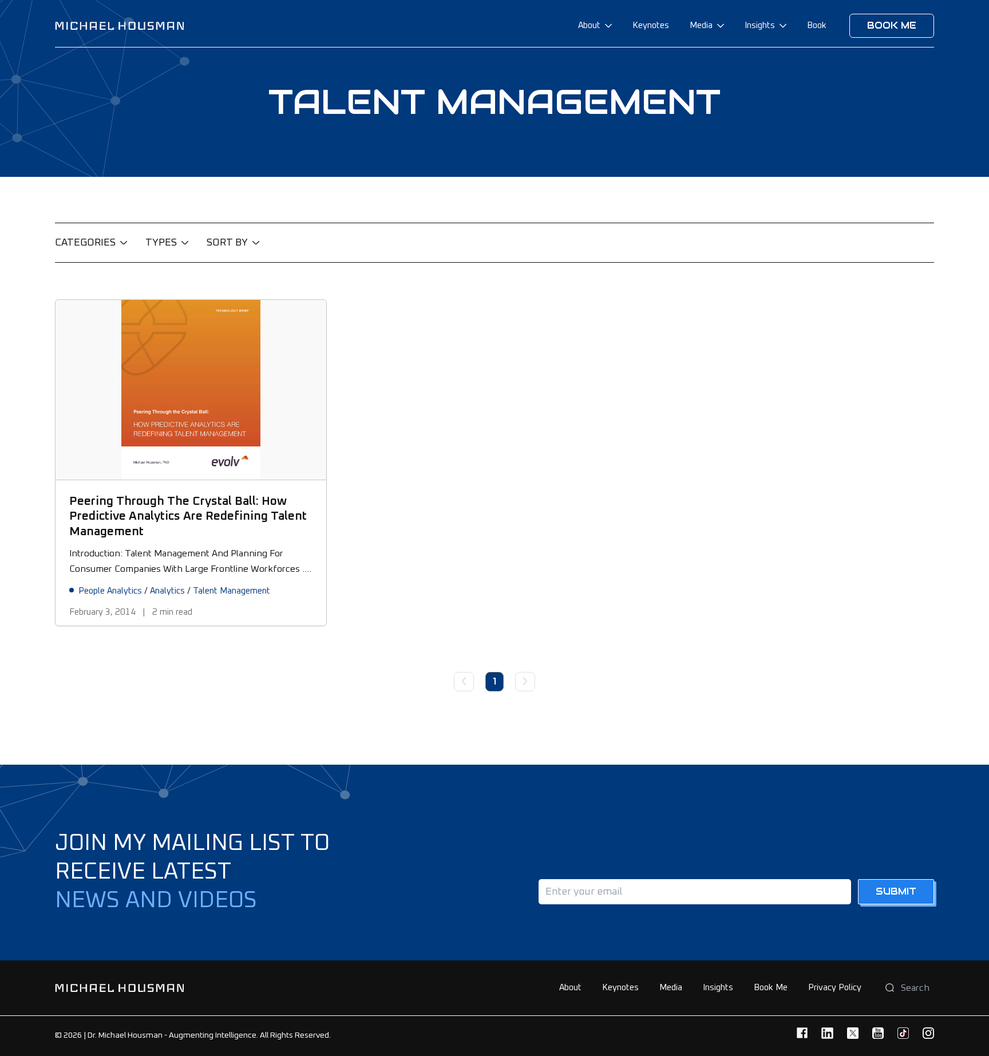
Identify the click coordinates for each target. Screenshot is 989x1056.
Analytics (167, 591)
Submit (896, 891)
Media (701, 25)
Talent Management (231, 591)
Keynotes (650, 25)
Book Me (771, 987)
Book (816, 25)
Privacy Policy (834, 987)
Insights (760, 25)
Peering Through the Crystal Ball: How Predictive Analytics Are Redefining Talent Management (188, 516)
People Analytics (110, 591)
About (589, 25)
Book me (891, 25)
